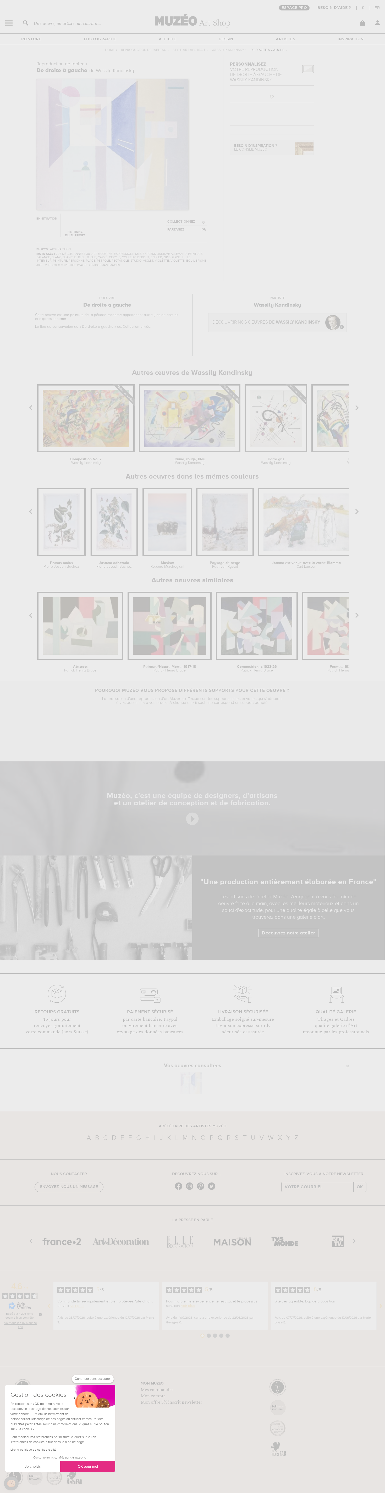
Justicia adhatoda (114, 565)
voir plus (77, 1306)
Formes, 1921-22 (343, 668)
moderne (114, 315)
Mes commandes (157, 1389)
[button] (11, 1484)
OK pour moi (88, 1466)
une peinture (73, 315)
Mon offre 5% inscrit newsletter (171, 1402)
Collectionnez (181, 221)
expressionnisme (52, 319)
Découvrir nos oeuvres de (266, 322)
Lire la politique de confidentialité (33, 1449)
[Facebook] (179, 1189)
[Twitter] (212, 1189)
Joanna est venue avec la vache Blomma (306, 565)
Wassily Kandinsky (228, 50)
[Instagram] (190, 1189)
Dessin (226, 39)
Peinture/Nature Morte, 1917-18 (169, 668)
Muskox (167, 565)
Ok (360, 1187)
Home (110, 50)
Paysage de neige (225, 565)
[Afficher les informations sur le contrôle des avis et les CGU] (40, 1314)
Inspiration (351, 39)
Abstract (80, 668)
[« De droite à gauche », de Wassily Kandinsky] (191, 1083)
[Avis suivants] (380, 1306)
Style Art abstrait (189, 50)
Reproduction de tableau (143, 50)
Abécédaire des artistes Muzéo (193, 1126)
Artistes (285, 39)
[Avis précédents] (49, 1306)
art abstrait (169, 315)
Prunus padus (61, 565)
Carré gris (276, 461)
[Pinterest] (201, 1189)
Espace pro (294, 7)
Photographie (100, 39)
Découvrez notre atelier (288, 933)
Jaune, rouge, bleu (189, 461)
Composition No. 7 (86, 461)
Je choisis (33, 1466)
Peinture (31, 39)
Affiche (167, 39)
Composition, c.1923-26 (257, 668)
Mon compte (153, 1396)
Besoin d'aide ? (334, 7)
